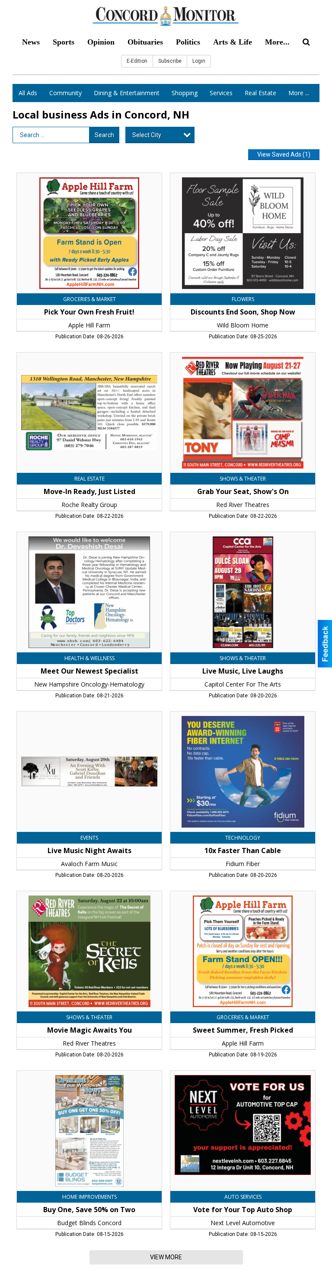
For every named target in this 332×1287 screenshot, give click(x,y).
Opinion (101, 42)
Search (104, 135)
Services (221, 93)
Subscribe (170, 61)
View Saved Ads (283, 154)
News (31, 42)
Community (65, 93)
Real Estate (260, 93)
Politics (188, 42)
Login (198, 61)
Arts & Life (232, 42)
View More (166, 1257)
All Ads (28, 93)
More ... (298, 93)
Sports (63, 42)
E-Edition (137, 61)
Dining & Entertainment (127, 93)
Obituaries (145, 42)
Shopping (185, 93)
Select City (146, 135)
